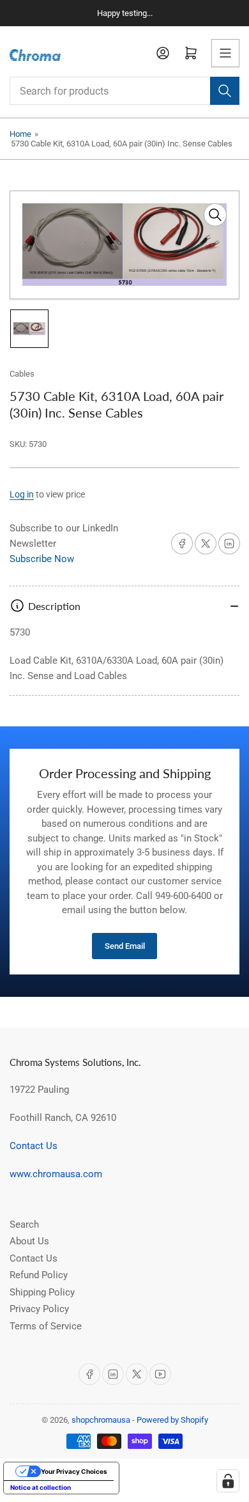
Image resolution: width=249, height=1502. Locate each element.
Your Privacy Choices (74, 1471)
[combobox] (124, 91)
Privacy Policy (39, 1309)
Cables (22, 374)
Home (20, 134)
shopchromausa (101, 1420)
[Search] (225, 90)
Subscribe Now (42, 559)
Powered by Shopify (172, 1420)
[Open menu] (225, 53)
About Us (29, 1241)
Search (24, 1224)
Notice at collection (40, 1487)
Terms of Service (46, 1326)
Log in (22, 494)
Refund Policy (39, 1275)
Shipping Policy (42, 1292)
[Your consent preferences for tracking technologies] (228, 1481)
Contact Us (33, 1146)
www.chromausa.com (56, 1174)
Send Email (125, 946)
